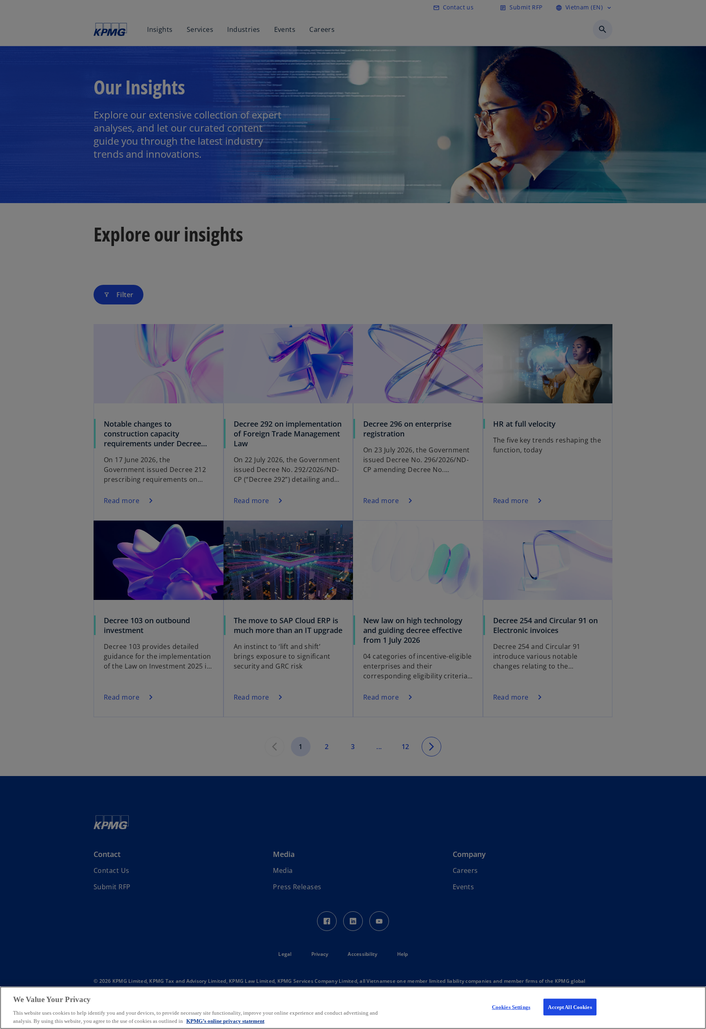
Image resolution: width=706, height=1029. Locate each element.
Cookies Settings (511, 1007)
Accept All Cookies (570, 1007)
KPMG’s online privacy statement (225, 1021)
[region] (353, 1007)
